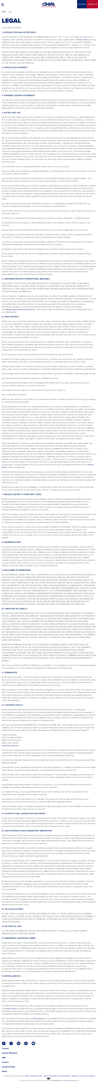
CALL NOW (82, 4)
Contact (92, 4)
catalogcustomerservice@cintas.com (20, 309)
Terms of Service (69, 1080)
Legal (46, 1076)
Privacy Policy (83, 39)
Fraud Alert (53, 1076)
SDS (4, 1057)
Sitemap (74, 1076)
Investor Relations (9, 1053)
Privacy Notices (64, 1076)
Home (4, 12)
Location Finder (8, 1066)
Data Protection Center (33, 1076)
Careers (5, 1062)
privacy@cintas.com (10, 745)
